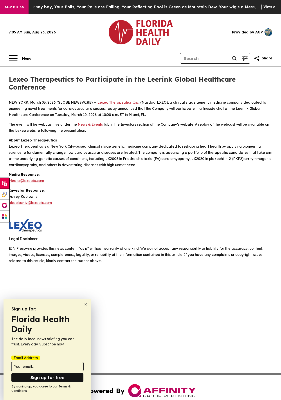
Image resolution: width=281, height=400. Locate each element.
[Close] (86, 304)
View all (270, 7)
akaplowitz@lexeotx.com (30, 202)
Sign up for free (47, 377)
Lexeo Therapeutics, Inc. (118, 102)
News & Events (90, 124)
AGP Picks (14, 7)
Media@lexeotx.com (26, 180)
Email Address (26, 358)
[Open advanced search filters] (245, 58)
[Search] (234, 58)
